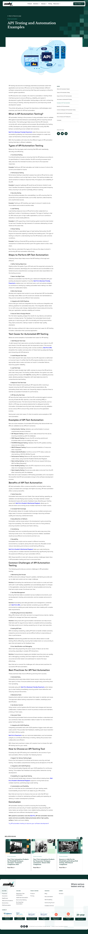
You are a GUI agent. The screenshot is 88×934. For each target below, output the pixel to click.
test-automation (13, 19)
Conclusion (59, 120)
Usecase (43, 3)
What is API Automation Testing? (63, 89)
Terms (56, 926)
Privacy (53, 926)
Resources (56, 3)
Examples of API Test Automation (63, 102)
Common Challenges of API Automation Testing (66, 109)
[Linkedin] (21, 926)
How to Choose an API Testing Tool (63, 116)
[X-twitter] (27, 926)
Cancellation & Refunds (63, 926)
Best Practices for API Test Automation (64, 113)
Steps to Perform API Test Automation (64, 95)
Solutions (35, 3)
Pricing (50, 3)
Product (30, 3)
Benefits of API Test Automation (63, 106)
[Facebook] (24, 926)
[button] (58, 133)
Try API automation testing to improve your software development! (29, 823)
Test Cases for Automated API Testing (64, 99)
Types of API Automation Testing (63, 92)
